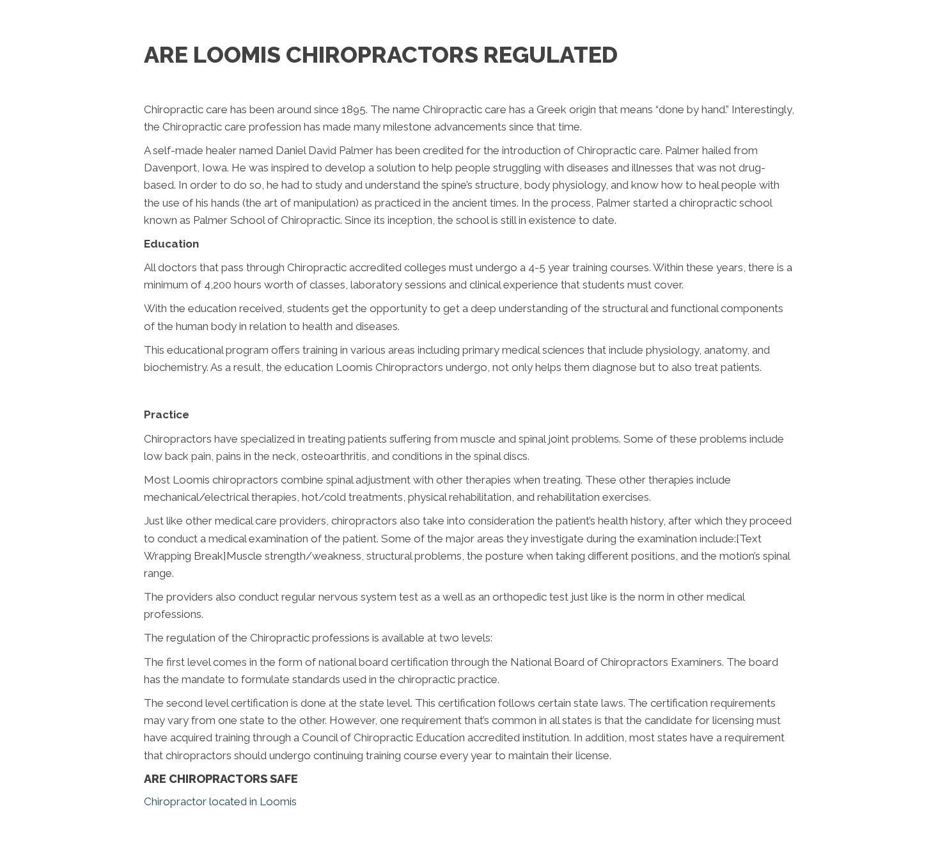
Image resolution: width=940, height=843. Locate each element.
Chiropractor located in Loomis (220, 801)
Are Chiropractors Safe (221, 778)
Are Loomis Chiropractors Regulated (381, 54)
